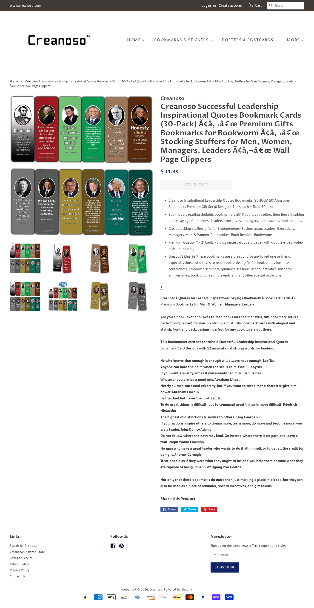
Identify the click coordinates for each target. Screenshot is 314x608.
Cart (258, 5)
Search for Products (23, 546)
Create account (231, 5)
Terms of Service (21, 558)
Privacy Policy (19, 570)
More (294, 40)
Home (134, 40)
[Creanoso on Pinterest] (121, 547)
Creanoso (156, 589)
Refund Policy (19, 564)
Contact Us (17, 576)
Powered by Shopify (178, 589)
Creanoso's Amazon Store (27, 552)
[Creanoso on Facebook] (113, 547)
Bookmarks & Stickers (182, 40)
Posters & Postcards (248, 40)
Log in (206, 5)
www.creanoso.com (25, 5)
